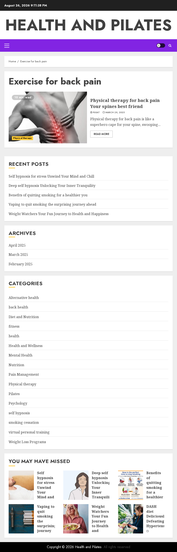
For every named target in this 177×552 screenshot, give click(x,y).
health (14, 336)
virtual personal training (29, 432)
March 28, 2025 (115, 112)
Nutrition (16, 365)
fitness (14, 326)
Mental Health (20, 355)
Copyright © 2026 (61, 546)
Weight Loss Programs (27, 441)
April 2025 (17, 245)
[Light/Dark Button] (160, 45)
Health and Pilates (88, 25)
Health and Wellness (26, 345)
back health (18, 307)
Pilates (14, 393)
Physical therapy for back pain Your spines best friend (125, 103)
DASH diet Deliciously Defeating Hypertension (158, 516)
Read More (101, 134)
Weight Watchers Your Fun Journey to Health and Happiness (59, 213)
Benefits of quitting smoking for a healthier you (48, 195)
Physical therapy (22, 138)
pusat (96, 112)
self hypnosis (19, 413)
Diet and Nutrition (24, 316)
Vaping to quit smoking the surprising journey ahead (52, 204)
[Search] (170, 45)
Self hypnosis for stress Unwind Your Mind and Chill (51, 176)
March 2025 (18, 254)
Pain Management (24, 374)
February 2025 (21, 264)
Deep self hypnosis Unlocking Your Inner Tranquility (52, 185)
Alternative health (24, 297)
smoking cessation (24, 422)
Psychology (18, 403)
